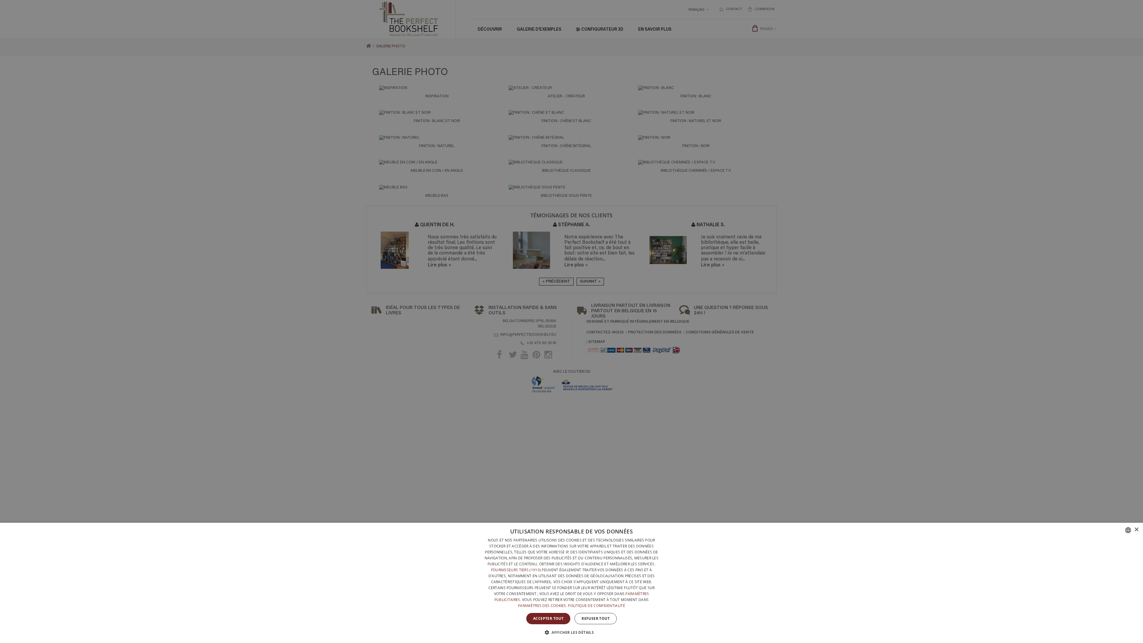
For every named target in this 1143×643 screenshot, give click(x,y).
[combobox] (1128, 530)
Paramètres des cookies (542, 605)
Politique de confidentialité (596, 605)
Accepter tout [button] (548, 618)
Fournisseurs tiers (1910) (516, 569)
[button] (571, 632)
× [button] (1136, 529)
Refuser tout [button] (596, 618)
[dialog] (571, 583)
